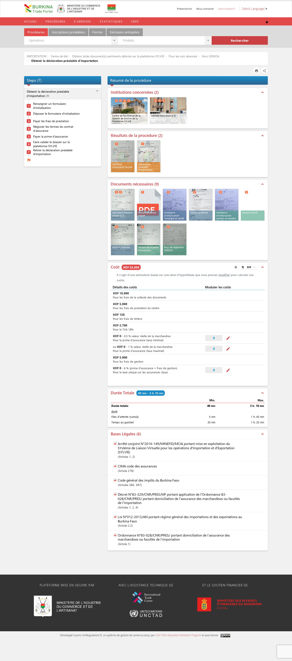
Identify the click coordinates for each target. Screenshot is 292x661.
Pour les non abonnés (182, 56)
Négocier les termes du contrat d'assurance (53, 129)
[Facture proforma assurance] (123, 239)
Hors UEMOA (210, 56)
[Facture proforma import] (149, 204)
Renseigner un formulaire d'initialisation (49, 106)
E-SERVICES (82, 21)
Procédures (55, 21)
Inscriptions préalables (68, 32)
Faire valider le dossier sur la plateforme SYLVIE (51, 144)
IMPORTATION (36, 56)
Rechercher (240, 40)
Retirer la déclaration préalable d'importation (52, 152)
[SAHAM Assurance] (168, 110)
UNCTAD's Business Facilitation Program (178, 635)
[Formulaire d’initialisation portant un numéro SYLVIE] (227, 205)
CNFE (135, 21)
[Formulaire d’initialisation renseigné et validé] (175, 205)
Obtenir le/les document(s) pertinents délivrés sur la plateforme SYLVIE (117, 56)
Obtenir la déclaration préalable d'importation (64, 61)
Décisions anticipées (125, 32)
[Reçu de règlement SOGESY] (175, 239)
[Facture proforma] (201, 205)
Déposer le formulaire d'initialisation (56, 114)
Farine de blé (59, 56)
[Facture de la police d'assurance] (149, 239)
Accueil (30, 21)
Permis (97, 32)
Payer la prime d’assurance (50, 136)
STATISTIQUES (111, 21)
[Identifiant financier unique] (123, 205)
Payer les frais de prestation (51, 121)
